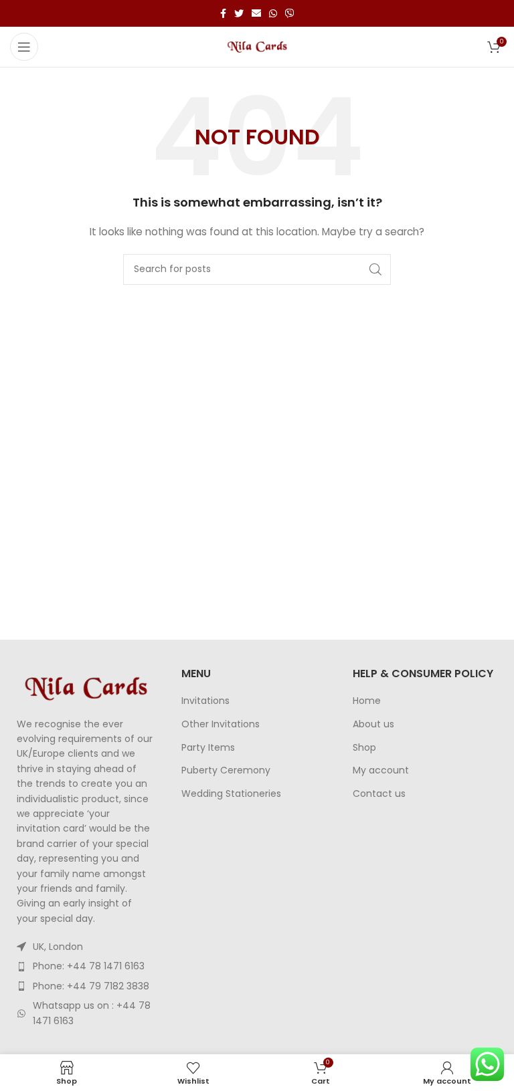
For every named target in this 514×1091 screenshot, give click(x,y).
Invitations (205, 701)
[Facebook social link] (223, 13)
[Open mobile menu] (24, 46)
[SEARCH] (375, 269)
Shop (364, 747)
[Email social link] (256, 13)
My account (381, 770)
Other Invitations (220, 724)
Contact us (379, 793)
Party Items (208, 747)
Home (367, 701)
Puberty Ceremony (225, 770)
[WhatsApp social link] (273, 13)
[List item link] (86, 966)
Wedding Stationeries (231, 793)
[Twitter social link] (239, 13)
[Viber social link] (289, 13)
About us (373, 724)
